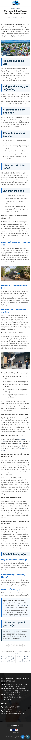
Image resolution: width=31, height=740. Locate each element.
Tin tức (18, 8)
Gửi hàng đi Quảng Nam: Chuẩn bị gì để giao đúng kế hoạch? (8, 659)
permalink (15, 653)
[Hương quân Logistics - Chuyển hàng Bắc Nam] (16, 3)
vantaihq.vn (15, 738)
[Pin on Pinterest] (20, 645)
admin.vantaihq (15, 18)
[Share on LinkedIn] (23, 645)
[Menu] (2, 3)
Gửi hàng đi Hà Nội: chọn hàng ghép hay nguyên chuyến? (23, 659)
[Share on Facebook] (11, 645)
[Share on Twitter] (14, 645)
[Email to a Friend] (17, 645)
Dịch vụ (13, 8)
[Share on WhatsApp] (7, 645)
